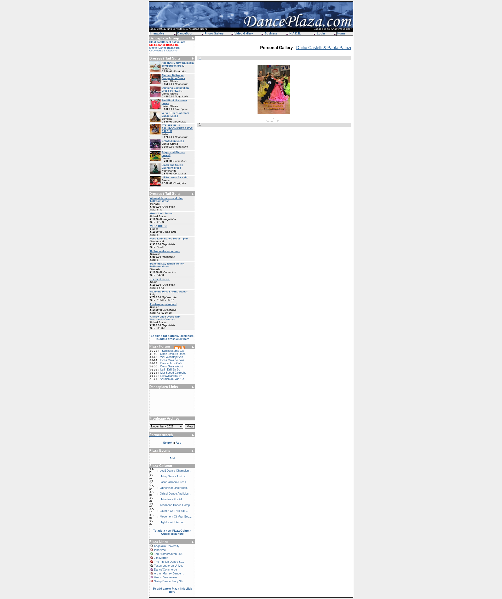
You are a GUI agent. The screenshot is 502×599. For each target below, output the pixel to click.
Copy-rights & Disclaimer (163, 50)
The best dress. (160, 279)
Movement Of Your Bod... (176, 516)
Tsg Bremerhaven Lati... (169, 553)
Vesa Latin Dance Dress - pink (169, 238)
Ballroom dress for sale (165, 251)
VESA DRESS (158, 226)
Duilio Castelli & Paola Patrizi (323, 47)
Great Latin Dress (173, 140)
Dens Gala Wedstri (172, 366)
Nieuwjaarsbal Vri (171, 375)
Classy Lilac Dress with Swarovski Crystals (165, 318)
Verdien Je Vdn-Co (172, 378)
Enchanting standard (163, 304)
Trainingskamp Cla (172, 350)
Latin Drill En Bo (170, 369)
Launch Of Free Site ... (174, 510)
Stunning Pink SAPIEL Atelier (168, 291)
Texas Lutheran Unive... (169, 565)
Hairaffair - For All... (172, 499)
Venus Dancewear (165, 577)
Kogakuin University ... (168, 546)
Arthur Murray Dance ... (169, 573)
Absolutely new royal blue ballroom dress (166, 199)
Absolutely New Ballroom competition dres (178, 64)
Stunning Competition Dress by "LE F (175, 89)
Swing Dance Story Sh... (169, 581)
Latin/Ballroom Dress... (174, 482)
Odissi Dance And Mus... (175, 493)
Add (172, 458)
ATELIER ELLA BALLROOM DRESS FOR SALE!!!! (177, 128)
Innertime (160, 549)
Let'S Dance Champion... (175, 470)
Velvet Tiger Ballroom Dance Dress (175, 114)
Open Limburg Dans (173, 353)
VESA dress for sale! (175, 177)
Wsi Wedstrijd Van (171, 357)
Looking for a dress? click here (172, 335)
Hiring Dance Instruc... (174, 476)
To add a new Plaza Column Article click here (172, 532)
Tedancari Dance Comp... (176, 505)
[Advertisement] (172, 401)
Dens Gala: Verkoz (172, 360)
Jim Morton (161, 557)
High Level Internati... (173, 522)
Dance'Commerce (165, 569)
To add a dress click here (172, 338)
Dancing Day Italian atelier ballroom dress (167, 265)
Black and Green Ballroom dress (172, 166)
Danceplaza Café (171, 363)
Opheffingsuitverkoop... (174, 487)
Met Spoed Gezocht (173, 372)
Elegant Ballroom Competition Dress (173, 77)
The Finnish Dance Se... (169, 561)
